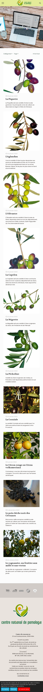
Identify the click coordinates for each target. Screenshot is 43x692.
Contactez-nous (23, 676)
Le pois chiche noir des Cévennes (18, 514)
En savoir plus (24, 689)
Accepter (5, 689)
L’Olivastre (11, 213)
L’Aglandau (12, 156)
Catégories (7, 54)
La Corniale (12, 419)
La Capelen (11, 275)
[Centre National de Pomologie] (24, 3)
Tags (15, 54)
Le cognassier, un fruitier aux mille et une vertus (21, 564)
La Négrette (12, 319)
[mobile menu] (3, 3)
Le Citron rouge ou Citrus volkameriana (19, 466)
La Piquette (12, 99)
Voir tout (37, 54)
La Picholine (12, 374)
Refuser (13, 689)
